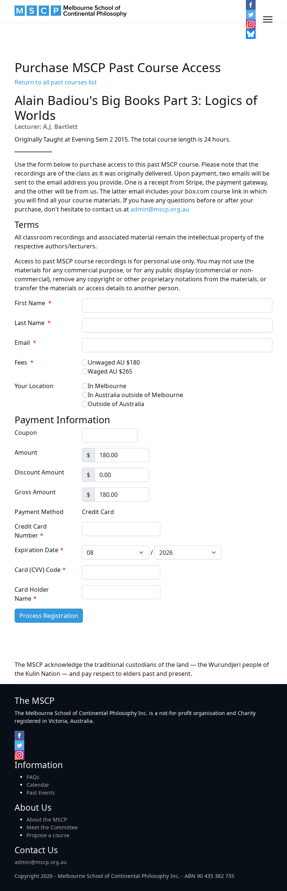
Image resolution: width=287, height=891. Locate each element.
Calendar (38, 784)
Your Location (34, 386)
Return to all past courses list (56, 82)
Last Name (33, 323)
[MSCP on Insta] (251, 24)
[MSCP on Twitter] (251, 14)
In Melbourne (107, 386)
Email (25, 342)
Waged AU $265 (110, 371)
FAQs (33, 776)
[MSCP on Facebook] (251, 5)
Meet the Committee (52, 827)
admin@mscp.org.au (159, 209)
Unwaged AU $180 (114, 362)
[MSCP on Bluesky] (251, 34)
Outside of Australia (116, 404)
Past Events (41, 792)
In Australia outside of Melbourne (135, 395)
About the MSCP (47, 819)
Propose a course (48, 835)
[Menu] (267, 19)
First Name (33, 303)
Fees (24, 362)
